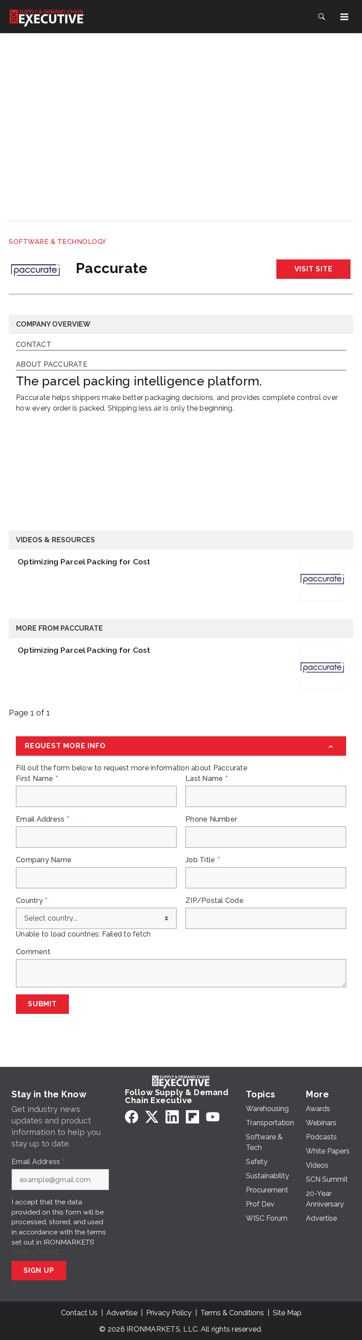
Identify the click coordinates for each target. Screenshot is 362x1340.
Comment (33, 952)
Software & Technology (57, 242)
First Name (37, 778)
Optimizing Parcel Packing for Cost (84, 561)
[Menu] (344, 17)
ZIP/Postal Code (214, 900)
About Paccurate (51, 365)
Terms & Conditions (232, 1313)
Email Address (42, 819)
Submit (42, 1004)
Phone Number (211, 819)
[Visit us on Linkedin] (172, 1116)
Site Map (287, 1313)
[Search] (321, 17)
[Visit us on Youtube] (212, 1116)
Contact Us (79, 1313)
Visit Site (313, 269)
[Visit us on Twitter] (151, 1116)
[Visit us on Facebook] (131, 1116)
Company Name (44, 860)
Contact (33, 345)
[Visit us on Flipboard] (192, 1116)
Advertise (121, 1313)
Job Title (202, 860)
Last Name (206, 778)
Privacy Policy (33, 1252)
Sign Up (38, 1270)
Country (31, 900)
